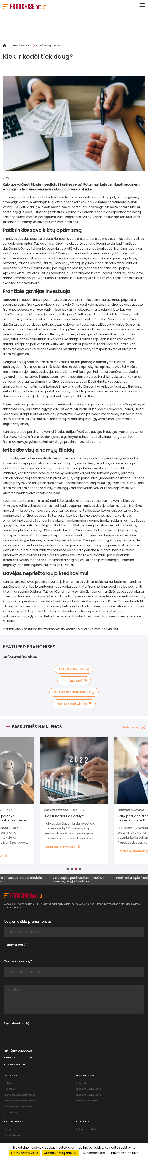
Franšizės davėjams (88, 1095)
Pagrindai (82, 1083)
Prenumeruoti (13, 945)
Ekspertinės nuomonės (18, 1106)
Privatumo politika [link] (124, 1153)
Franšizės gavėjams (49, 45)
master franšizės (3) (72, 704)
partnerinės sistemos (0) (71, 692)
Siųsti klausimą (14, 1023)
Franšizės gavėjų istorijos (19, 1095)
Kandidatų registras (18, 1057)
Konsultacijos (14, 1064)
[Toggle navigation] (142, 5)
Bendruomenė (13, 1121)
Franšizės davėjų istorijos (19, 1100)
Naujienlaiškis (12, 1135)
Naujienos (11, 1075)
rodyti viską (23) (72, 669)
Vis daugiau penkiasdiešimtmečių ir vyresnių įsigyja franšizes (56, 879)
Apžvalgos (10, 1112)
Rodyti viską (130, 727)
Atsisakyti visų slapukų (60, 1153)
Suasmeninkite (94, 1153)
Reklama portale (86, 1129)
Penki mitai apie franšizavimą (116, 878)
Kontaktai (83, 1121)
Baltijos (8, 1083)
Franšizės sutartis (87, 1100)
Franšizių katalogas (18, 1051)
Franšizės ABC (22, 45)
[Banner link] (74, 28)
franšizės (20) (71, 681)
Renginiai (9, 1129)
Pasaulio (9, 1089)
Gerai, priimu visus (24, 1153)
